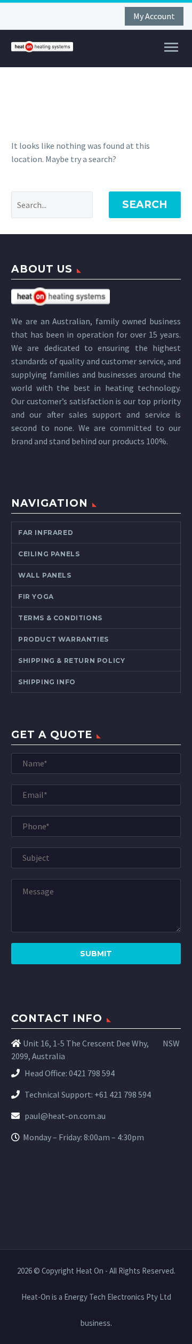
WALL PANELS (44, 575)
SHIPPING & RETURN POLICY (71, 661)
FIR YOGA (36, 597)
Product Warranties (63, 639)
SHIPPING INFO (47, 682)
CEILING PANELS (48, 554)
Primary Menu (171, 47)
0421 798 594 (92, 1073)
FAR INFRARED (45, 533)
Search (144, 204)
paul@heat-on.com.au (64, 1115)
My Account (154, 16)
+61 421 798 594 (122, 1094)
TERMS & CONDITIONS (60, 618)
